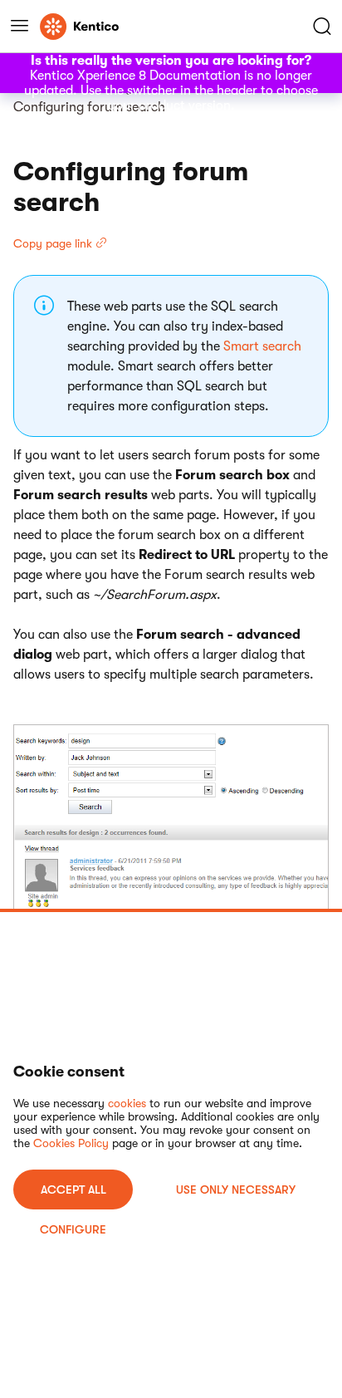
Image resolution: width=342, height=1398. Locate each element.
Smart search (262, 346)
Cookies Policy (71, 1143)
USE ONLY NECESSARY (236, 1189)
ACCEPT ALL (73, 1189)
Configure (73, 1229)
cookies (127, 1103)
